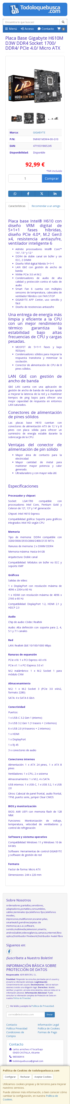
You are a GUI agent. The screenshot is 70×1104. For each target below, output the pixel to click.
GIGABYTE (39, 132)
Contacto (47, 29)
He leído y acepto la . (32, 1006)
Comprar (52, 178)
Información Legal (48, 1024)
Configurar (10, 1076)
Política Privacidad (16, 1028)
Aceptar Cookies (42, 1076)
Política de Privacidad (22, 998)
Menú (12, 29)
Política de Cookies (49, 1028)
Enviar (50, 1014)
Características (16, 206)
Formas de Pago (47, 1032)
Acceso (29, 29)
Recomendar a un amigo (46, 206)
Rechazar (25, 1076)
